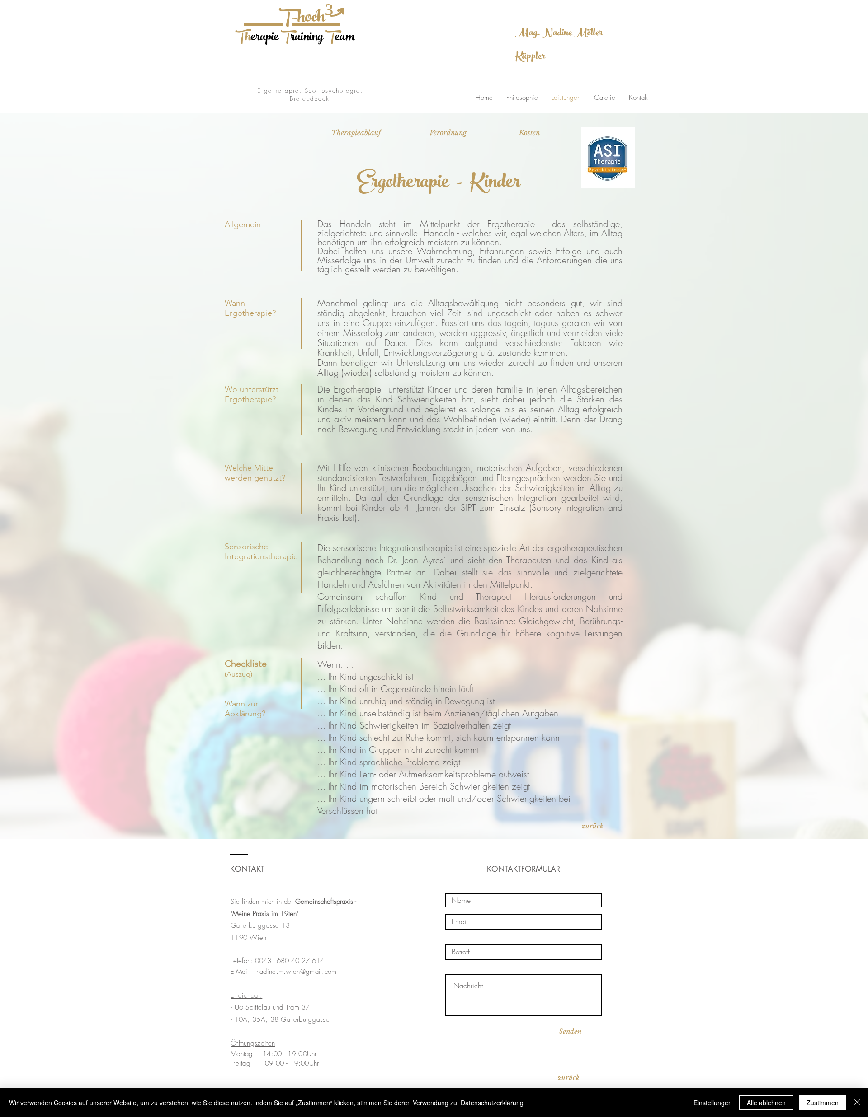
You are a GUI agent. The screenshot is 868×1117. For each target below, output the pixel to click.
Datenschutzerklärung (492, 1102)
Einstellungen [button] (712, 1102)
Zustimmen (823, 1102)
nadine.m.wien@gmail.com (296, 971)
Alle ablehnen (766, 1102)
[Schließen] (857, 1102)
